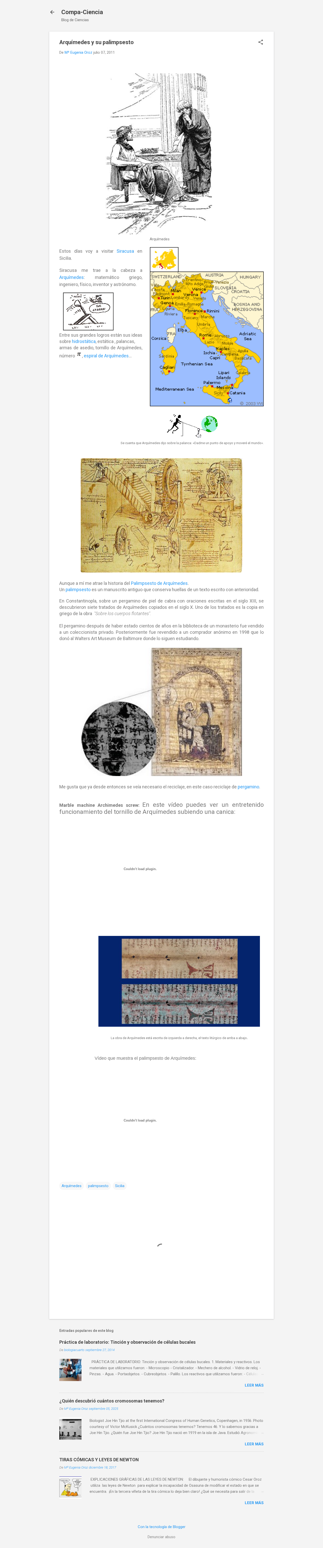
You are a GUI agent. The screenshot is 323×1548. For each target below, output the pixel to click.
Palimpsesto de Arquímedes (159, 583)
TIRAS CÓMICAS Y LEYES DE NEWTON (99, 1459)
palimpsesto (78, 589)
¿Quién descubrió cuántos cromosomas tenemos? (111, 1400)
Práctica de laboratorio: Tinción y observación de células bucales (127, 1342)
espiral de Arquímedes (106, 355)
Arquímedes (71, 277)
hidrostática (84, 341)
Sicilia (119, 1186)
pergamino (248, 786)
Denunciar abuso (161, 1537)
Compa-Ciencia (82, 12)
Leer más (254, 1385)
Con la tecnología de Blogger (161, 1527)
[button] (261, 42)
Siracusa (125, 251)
